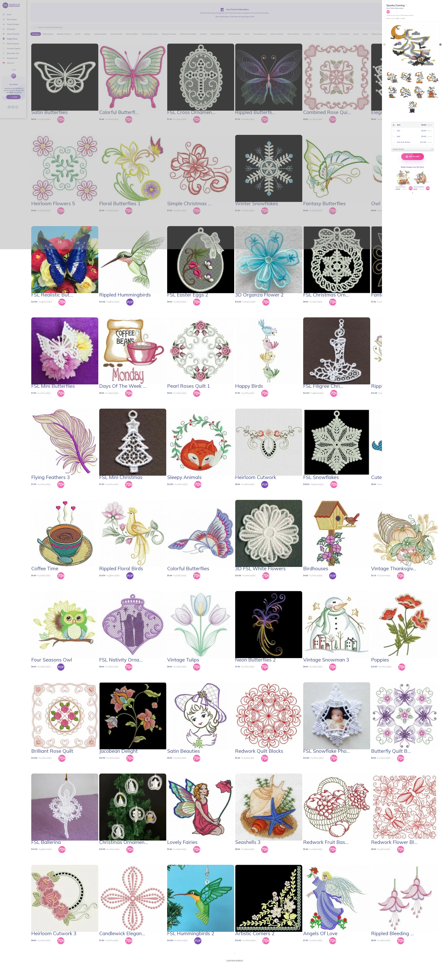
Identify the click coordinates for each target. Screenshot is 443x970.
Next (440, 44)
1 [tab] (412, 193)
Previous (384, 44)
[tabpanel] (404, 180)
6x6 (398, 136)
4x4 (398, 125)
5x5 (398, 131)
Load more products (234, 961)
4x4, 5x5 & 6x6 (403, 142)
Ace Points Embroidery (394, 8)
